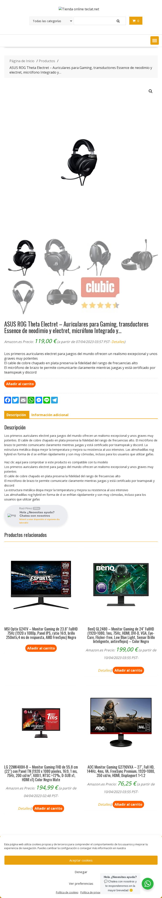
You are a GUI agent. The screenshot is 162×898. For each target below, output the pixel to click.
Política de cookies (67, 892)
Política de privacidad (93, 892)
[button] (154, 40)
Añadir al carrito (20, 384)
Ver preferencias (81, 883)
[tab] (16, 415)
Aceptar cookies (81, 860)
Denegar (81, 872)
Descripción (16, 415)
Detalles (117, 341)
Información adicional (50, 415)
